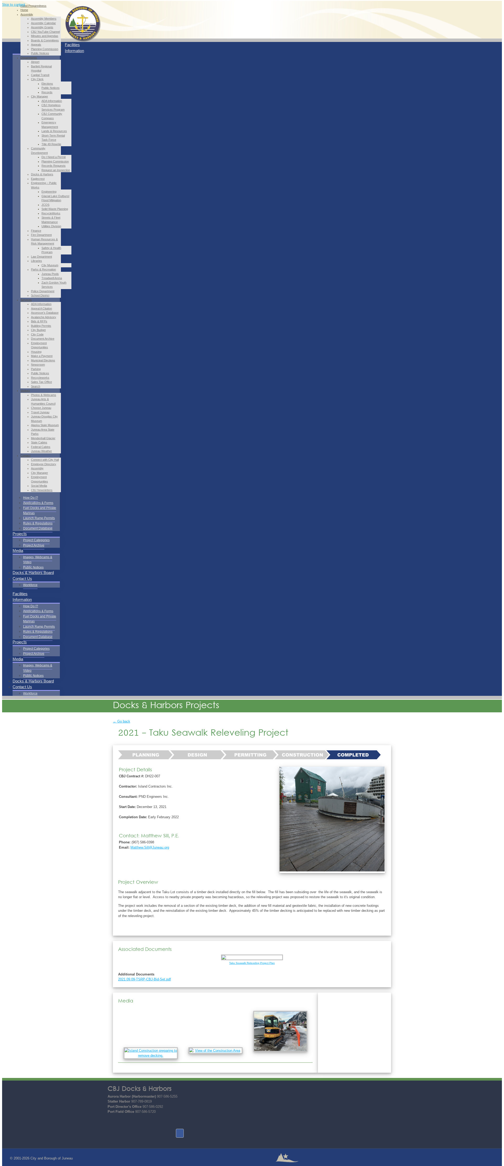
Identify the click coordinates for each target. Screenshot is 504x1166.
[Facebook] (180, 1133)
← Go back (121, 721)
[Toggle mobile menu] (66, 36)
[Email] (112, 1122)
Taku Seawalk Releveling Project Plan (252, 963)
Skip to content (13, 5)
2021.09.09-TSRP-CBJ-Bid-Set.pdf (144, 979)
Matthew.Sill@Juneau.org (149, 847)
